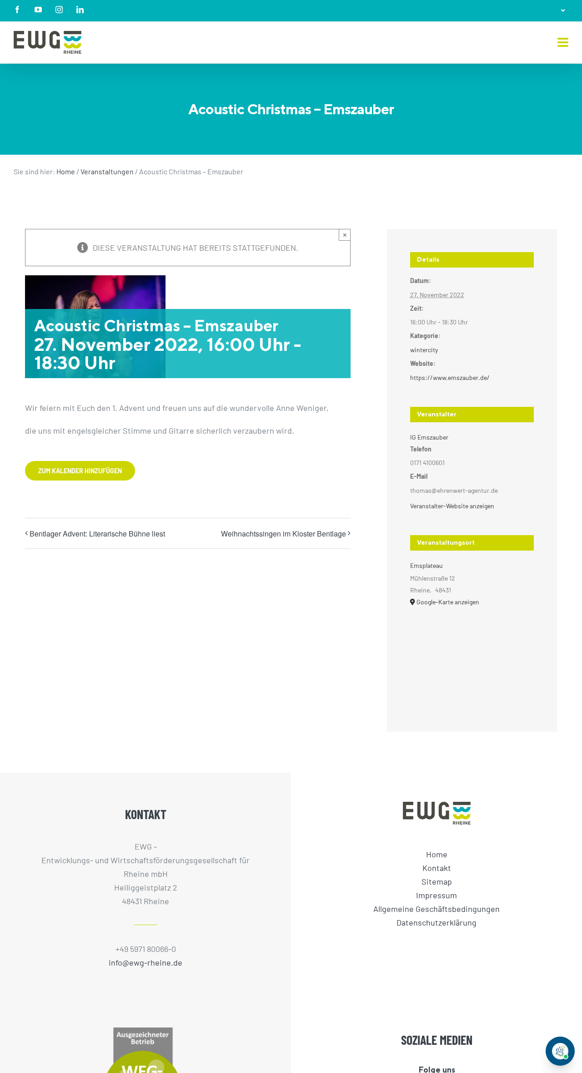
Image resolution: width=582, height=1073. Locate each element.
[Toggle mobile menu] (562, 43)
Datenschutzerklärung (436, 922)
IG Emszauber (429, 437)
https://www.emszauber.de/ (450, 377)
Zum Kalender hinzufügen (80, 471)
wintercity (424, 350)
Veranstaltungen (107, 171)
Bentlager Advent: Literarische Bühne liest (97, 533)
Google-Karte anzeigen (447, 602)
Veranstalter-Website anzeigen (452, 506)
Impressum (436, 895)
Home (65, 171)
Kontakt (436, 868)
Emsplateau (426, 565)
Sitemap (436, 881)
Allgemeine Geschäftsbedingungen (436, 909)
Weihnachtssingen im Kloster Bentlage (283, 533)
